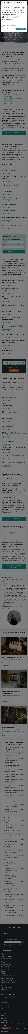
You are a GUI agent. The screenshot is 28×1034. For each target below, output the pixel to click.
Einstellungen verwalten (9, 25)
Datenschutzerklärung (7, 19)
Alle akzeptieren (20, 29)
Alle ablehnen (10, 29)
